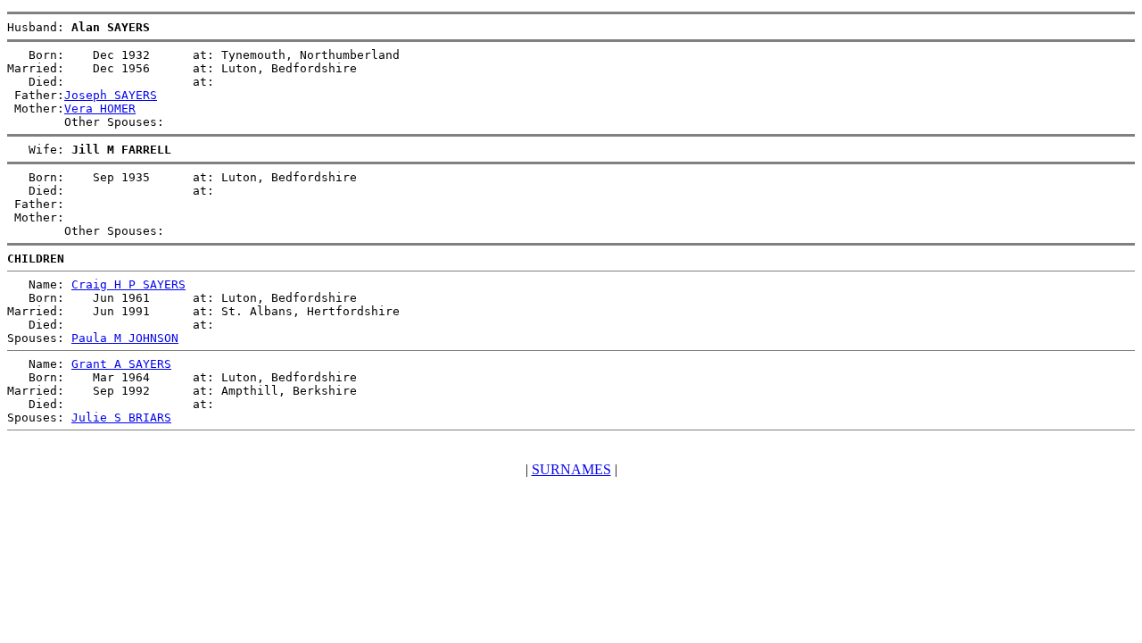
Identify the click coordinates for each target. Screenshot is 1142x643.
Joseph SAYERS (110, 95)
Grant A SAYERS (121, 364)
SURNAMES (571, 469)
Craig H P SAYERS (128, 284)
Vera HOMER (100, 108)
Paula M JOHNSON (124, 338)
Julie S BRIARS (121, 417)
